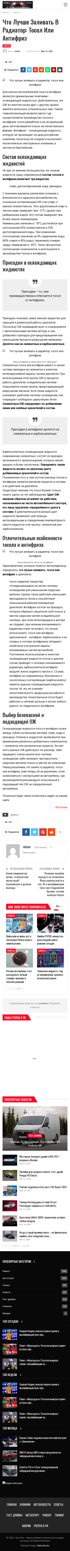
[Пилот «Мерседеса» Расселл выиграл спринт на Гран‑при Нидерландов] (10, 1349)
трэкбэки (43, 1003)
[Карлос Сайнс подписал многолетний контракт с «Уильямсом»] (10, 1441)
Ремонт (6, 1271)
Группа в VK (41, 1526)
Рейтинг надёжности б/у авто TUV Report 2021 (43, 1187)
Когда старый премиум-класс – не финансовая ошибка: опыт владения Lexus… (43, 1234)
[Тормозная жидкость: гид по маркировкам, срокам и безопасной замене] (50, 958)
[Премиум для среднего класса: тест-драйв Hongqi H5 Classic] (10, 1175)
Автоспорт (8, 1278)
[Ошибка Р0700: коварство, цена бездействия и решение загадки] (50, 923)
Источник (61, 807)
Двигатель (15, 814)
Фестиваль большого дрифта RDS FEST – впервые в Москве (40, 1158)
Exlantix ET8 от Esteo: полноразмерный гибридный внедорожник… (38, 1468)
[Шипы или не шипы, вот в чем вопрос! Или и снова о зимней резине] (19, 923)
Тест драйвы (35, 1135)
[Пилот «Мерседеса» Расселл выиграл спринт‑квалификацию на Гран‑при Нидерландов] (10, 1363)
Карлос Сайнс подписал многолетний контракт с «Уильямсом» (43, 1439)
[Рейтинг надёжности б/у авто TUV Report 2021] (10, 1190)
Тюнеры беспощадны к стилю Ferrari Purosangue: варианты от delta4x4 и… (38, 1203)
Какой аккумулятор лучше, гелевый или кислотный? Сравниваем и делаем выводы (18, 880)
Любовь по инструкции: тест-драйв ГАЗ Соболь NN (35, 1143)
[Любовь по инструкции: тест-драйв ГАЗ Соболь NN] (35, 1128)
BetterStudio (43, 1545)
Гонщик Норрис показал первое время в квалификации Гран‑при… (39, 1332)
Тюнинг (6, 1285)
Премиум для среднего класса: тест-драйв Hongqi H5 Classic (41, 1173)
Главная (12, 1504)
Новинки (7, 1306)
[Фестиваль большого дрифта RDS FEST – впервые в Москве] (10, 1160)
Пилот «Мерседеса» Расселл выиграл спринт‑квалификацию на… (38, 1362)
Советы (7, 46)
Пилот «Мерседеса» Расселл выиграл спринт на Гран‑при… (42, 1347)
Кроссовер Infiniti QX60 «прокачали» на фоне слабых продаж (42, 1219)
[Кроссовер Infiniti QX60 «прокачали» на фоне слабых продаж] (10, 1221)
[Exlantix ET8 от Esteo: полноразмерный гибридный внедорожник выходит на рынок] (10, 1470)
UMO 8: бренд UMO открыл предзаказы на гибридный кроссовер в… (40, 1454)
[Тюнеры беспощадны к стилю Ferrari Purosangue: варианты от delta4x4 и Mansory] (10, 1205)
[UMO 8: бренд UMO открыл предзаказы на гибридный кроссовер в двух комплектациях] (10, 1456)
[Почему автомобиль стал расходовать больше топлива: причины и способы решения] (19, 958)
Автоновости (42, 1504)
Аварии (6, 1313)
